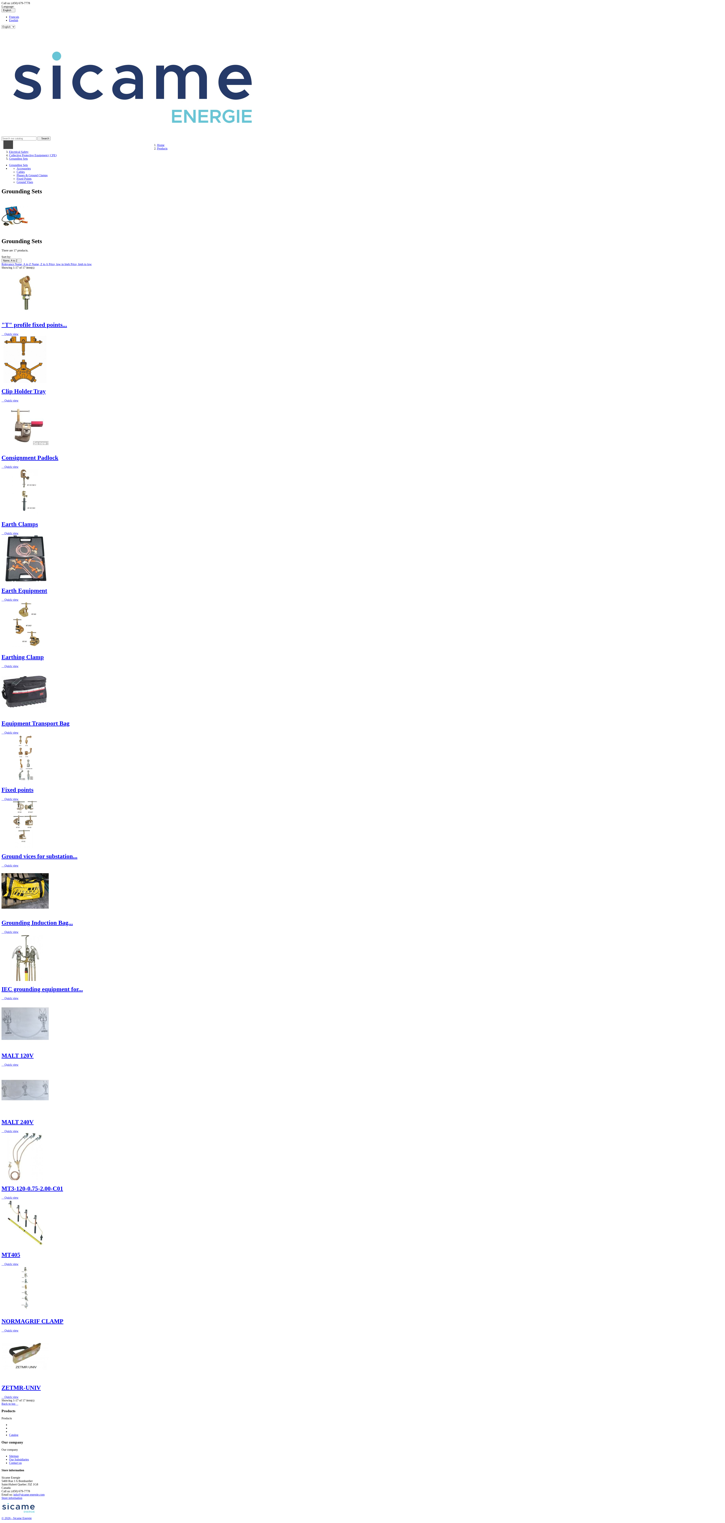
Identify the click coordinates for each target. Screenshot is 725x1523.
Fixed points (17, 789)
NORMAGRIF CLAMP (32, 1321)
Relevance (8, 264)
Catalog (13, 1435)
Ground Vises (25, 182)
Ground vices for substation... (39, 856)
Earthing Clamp (23, 657)
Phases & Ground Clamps (32, 175)
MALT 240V (18, 1122)
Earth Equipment (24, 590)
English (13, 20)
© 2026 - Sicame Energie (17, 1518)
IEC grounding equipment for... (42, 989)
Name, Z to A (40, 264)
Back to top (10, 1403)
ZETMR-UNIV (21, 1387)
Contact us (15, 1462)
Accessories (24, 168)
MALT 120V (18, 1055)
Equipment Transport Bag (35, 723)
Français (14, 17)
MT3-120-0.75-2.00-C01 (32, 1188)
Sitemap (14, 1456)
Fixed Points (24, 178)
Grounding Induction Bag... (37, 922)
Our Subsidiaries (19, 1459)
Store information (12, 1498)
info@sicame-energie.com (29, 1494)
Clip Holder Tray (24, 391)
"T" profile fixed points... (34, 324)
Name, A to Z (11, 260)
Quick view (10, 334)
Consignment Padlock (30, 457)
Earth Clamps (20, 524)
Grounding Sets (18, 165)
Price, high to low (81, 264)
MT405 (11, 1254)
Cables (21, 172)
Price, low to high (60, 264)
